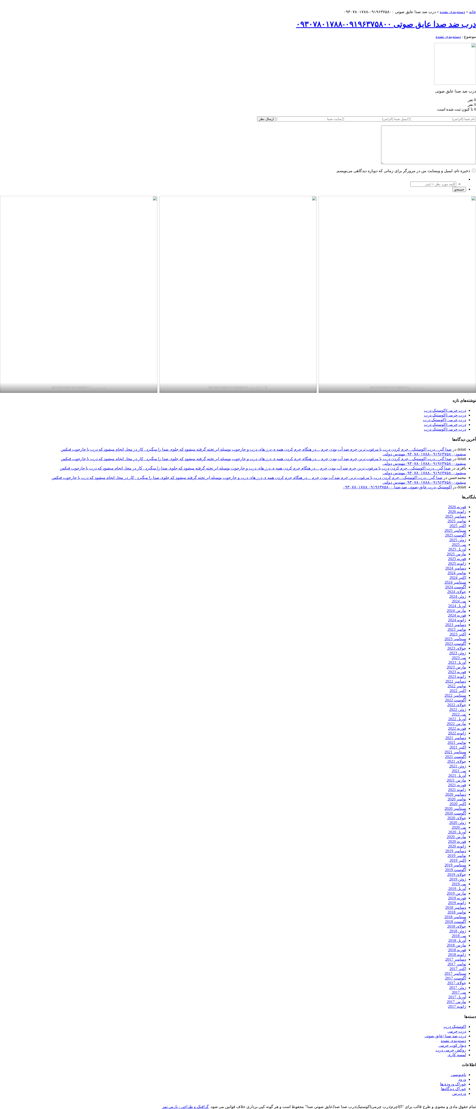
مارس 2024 (456, 610)
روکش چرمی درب (451, 1050)
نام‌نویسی (458, 1075)
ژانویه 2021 (457, 790)
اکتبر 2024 (457, 577)
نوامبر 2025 (456, 521)
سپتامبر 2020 (455, 808)
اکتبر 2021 (457, 747)
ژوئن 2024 (457, 596)
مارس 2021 (456, 780)
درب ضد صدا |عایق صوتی (445, 1036)
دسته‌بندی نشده (452, 12)
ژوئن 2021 (457, 766)
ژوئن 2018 (457, 931)
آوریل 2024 (457, 606)
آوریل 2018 (457, 940)
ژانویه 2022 (457, 733)
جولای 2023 (456, 648)
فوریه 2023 (457, 672)
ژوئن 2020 (457, 823)
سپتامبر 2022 (455, 695)
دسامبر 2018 (455, 907)
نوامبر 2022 (456, 686)
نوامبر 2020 (456, 799)
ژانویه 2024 (457, 620)
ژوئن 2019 (457, 879)
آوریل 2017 (457, 997)
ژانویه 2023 (457, 676)
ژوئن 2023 (457, 653)
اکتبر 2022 (457, 691)
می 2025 (459, 544)
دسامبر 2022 (455, 681)
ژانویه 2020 (457, 846)
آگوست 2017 (455, 978)
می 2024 (459, 601)
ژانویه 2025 (457, 563)
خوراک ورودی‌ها (453, 1084)
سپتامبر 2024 (455, 582)
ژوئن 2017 (457, 987)
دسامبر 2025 (455, 516)
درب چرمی (456, 1031)
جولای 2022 (456, 705)
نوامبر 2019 (456, 856)
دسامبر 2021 (455, 738)
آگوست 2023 (455, 643)
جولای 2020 (456, 818)
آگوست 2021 (455, 757)
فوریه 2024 (457, 615)
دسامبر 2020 (455, 794)
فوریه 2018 (457, 950)
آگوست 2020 (455, 813)
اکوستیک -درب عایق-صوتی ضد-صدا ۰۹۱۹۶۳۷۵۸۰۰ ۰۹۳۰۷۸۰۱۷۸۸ (397, 487)
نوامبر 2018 (456, 912)
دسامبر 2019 (455, 851)
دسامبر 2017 (455, 959)
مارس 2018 (456, 945)
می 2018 (459, 936)
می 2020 (459, 827)
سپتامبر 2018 (455, 917)
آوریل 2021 (457, 775)
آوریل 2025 (457, 549)
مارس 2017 (456, 1002)
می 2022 (459, 714)
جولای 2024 (456, 592)
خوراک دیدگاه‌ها (453, 1089)
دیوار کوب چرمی (452, 1045)
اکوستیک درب (455, 1026)
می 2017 (459, 992)
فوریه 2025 (457, 559)
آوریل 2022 (457, 719)
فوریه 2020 (457, 841)
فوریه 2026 (457, 507)
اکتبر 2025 (457, 526)
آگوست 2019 (455, 870)
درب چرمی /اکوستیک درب (444, 420)
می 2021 (459, 771)
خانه (472, 12)
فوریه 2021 (457, 785)
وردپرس (459, 1093)
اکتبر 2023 (457, 634)
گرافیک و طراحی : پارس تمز (185, 1107)
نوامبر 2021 (456, 742)
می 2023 (459, 658)
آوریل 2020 (457, 832)
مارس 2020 (456, 837)
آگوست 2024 (455, 587)
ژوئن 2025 (457, 540)
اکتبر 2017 (457, 969)
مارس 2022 (456, 724)
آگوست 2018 (455, 921)
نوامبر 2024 (456, 573)
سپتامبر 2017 (455, 973)
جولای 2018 (456, 926)
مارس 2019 (456, 893)
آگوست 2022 (455, 700)
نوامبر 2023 (456, 629)
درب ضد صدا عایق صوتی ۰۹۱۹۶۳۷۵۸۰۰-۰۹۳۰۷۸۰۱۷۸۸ (386, 24)
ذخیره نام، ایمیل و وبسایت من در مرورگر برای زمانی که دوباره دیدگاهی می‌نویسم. (403, 171)
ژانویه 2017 (457, 1006)
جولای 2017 (456, 983)
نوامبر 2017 (456, 964)
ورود (462, 1079)
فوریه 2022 (457, 728)
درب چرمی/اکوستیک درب (445, 410)
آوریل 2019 (457, 889)
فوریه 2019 (457, 898)
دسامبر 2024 (455, 568)
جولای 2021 (456, 761)
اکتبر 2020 (457, 804)
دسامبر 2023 (455, 625)
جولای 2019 (456, 874)
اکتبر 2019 (457, 860)
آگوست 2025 (455, 535)
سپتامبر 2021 (455, 752)
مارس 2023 (456, 667)
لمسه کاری (456, 1055)
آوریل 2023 (457, 662)
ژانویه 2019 (457, 903)
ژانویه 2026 (457, 511)
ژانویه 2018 (457, 954)
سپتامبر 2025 (455, 530)
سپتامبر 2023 (455, 639)
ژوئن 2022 (457, 709)
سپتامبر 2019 (455, 865)
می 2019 (459, 884)
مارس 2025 (456, 554)
